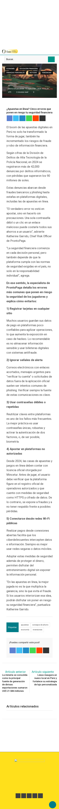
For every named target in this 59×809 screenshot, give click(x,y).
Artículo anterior (15, 672)
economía (25, 630)
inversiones (37, 630)
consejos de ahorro (40, 625)
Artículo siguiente (43, 672)
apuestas (25, 625)
